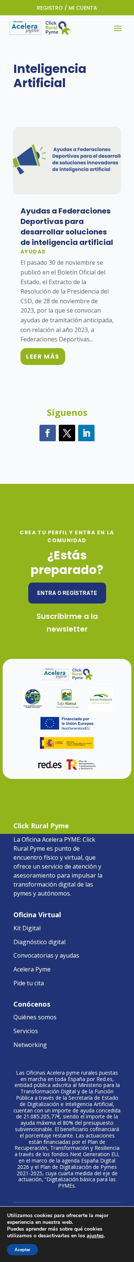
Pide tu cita (28, 983)
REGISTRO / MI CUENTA (67, 8)
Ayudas (32, 251)
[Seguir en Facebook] (47, 433)
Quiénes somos (35, 1017)
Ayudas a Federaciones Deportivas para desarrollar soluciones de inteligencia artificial (66, 227)
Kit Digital (27, 928)
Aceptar (23, 1250)
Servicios (25, 1031)
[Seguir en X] (67, 433)
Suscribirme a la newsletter (67, 622)
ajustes (95, 1235)
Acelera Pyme (32, 969)
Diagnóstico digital (39, 942)
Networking (30, 1045)
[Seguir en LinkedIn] (86, 433)
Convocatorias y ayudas (46, 955)
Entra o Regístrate (67, 593)
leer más (43, 356)
